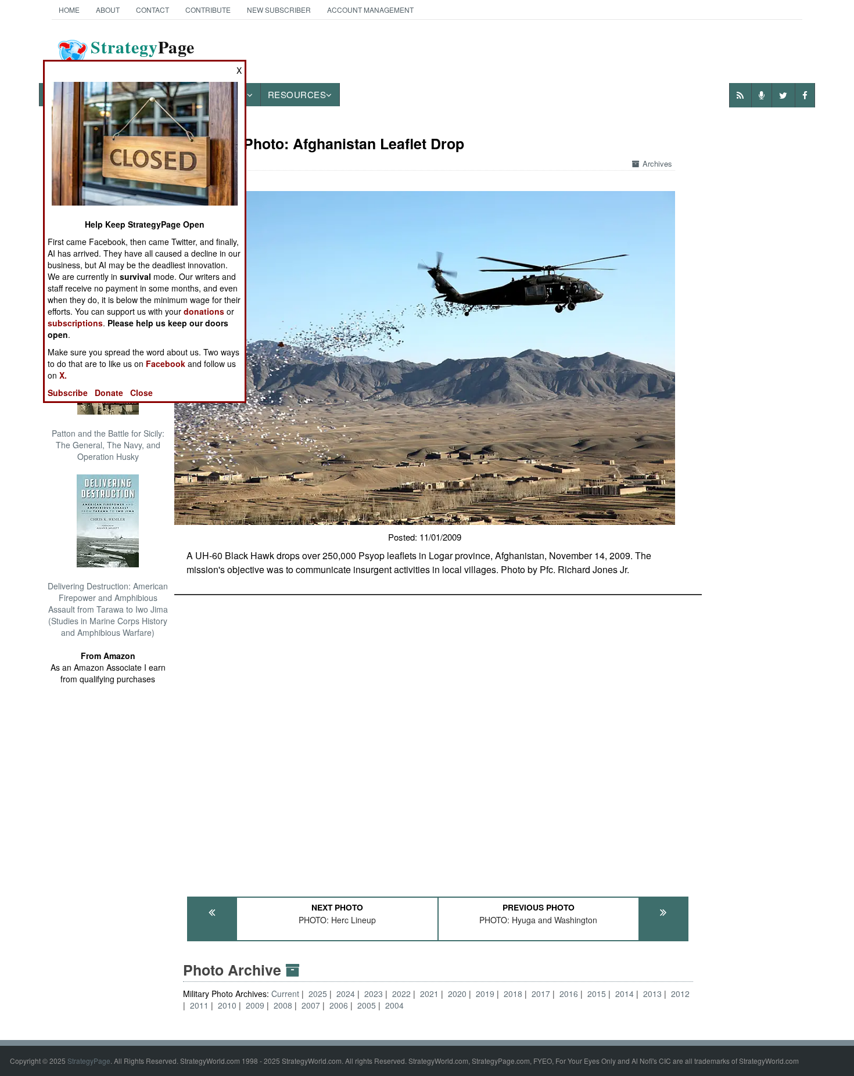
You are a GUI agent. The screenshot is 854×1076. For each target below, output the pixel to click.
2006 (338, 1005)
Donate (109, 392)
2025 (317, 993)
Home (69, 10)
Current (286, 993)
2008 (283, 1005)
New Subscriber (279, 10)
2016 (568, 993)
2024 (345, 993)
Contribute (208, 10)
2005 (366, 1005)
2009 (255, 1005)
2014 (624, 993)
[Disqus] (438, 740)
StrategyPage (88, 1061)
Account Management (370, 10)
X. (63, 375)
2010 (227, 1005)
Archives (657, 163)
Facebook (165, 363)
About (108, 10)
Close (141, 392)
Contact (152, 10)
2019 (485, 993)
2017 (541, 993)
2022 (401, 993)
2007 (311, 1005)
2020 (457, 993)
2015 (596, 993)
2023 (373, 993)
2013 (652, 993)
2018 (513, 993)
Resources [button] (297, 94)
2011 (199, 1005)
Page (143, 54)
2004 (394, 1005)
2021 (429, 993)
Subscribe (68, 392)
